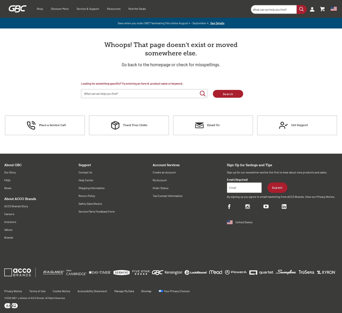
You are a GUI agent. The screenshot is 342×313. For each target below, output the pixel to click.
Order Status (161, 188)
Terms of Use (37, 291)
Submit (277, 187)
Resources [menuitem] (114, 8)
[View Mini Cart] (322, 9)
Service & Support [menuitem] (88, 8)
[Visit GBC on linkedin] (291, 207)
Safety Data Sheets (90, 203)
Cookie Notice (61, 291)
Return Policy (87, 195)
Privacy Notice (325, 196)
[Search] (302, 9)
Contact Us (85, 172)
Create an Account (164, 172)
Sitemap (146, 291)
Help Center (86, 180)
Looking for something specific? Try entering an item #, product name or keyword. (132, 83)
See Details (217, 23)
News (7, 188)
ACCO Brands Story (16, 206)
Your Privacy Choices (177, 291)
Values (8, 229)
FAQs (7, 180)
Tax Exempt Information (168, 195)
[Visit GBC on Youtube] (272, 207)
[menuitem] (311, 9)
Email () (237, 179)
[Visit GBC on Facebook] (236, 207)
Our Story (10, 172)
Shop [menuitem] (40, 8)
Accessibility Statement (92, 291)
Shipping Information (92, 188)
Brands (8, 237)
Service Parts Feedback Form (97, 211)
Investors (10, 221)
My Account (160, 180)
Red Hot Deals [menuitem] (137, 8)
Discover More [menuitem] (60, 8)
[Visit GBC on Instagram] (254, 207)
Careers (9, 214)
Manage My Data (124, 291)
